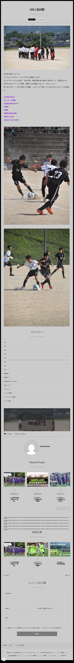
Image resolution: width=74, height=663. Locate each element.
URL (6, 618)
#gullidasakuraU (10, 103)
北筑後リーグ (7, 377)
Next (66, 575)
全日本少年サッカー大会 (10, 381)
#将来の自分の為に (10, 113)
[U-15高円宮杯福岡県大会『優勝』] (14, 549)
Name (7, 608)
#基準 (6, 110)
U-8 (5, 346)
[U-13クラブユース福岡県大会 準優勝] (37, 549)
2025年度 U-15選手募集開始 (60, 563)
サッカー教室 (7, 401)
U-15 (5, 350)
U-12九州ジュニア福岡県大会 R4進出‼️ (60, 499)
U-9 (5, 342)
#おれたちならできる (11, 120)
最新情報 (6, 373)
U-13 (5, 358)
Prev (7, 575)
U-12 (5, 362)
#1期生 (6, 107)
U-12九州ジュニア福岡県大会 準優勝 (37, 499)
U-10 (5, 369)
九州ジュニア (7, 385)
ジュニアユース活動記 (10, 397)
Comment (8, 593)
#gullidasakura (9, 97)
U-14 (5, 354)
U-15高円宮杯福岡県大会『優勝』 (14, 499)
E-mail (39, 608)
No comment (9, 434)
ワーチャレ (7, 389)
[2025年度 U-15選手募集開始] (60, 549)
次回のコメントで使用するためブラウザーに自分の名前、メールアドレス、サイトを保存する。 (35, 628)
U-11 (5, 365)
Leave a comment (21, 434)
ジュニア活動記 (8, 393)
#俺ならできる (9, 116)
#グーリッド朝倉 (10, 100)
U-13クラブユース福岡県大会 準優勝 (37, 564)
